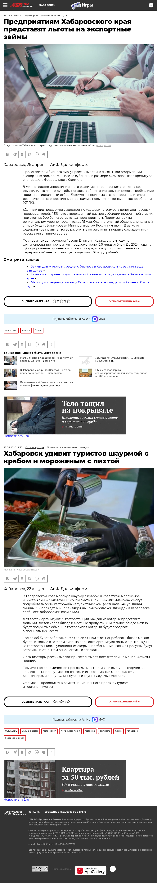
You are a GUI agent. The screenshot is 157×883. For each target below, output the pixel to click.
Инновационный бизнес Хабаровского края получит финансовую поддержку (46, 384)
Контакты (34, 812)
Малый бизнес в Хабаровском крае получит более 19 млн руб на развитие (46, 359)
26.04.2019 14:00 (13, 15)
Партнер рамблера (61, 869)
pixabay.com (103, 145)
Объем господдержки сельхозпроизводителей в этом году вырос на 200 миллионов (121, 373)
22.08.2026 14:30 (13, 447)
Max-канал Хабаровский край (21, 569)
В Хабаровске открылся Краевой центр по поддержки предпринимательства (45, 371)
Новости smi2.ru (16, 436)
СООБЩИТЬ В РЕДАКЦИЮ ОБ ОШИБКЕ (65, 812)
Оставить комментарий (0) (124, 301)
